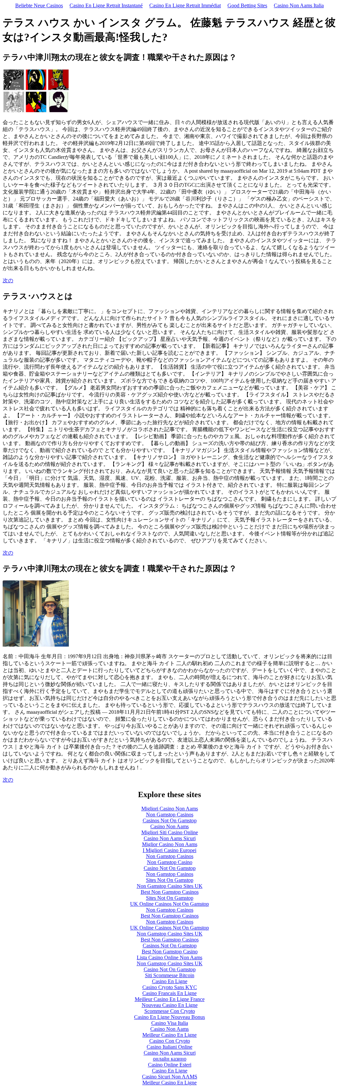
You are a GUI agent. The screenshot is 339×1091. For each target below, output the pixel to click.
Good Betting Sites (247, 5)
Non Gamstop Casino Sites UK (170, 886)
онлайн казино (169, 1059)
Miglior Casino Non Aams (169, 844)
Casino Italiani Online (169, 1047)
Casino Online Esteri (169, 1065)
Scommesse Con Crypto (169, 1011)
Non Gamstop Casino (169, 862)
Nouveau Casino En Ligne (170, 1005)
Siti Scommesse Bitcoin (169, 975)
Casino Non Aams (169, 826)
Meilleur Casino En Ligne (169, 1035)
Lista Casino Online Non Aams (169, 957)
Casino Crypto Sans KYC (169, 987)
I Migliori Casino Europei (169, 850)
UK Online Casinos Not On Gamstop (169, 904)
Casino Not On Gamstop (170, 868)
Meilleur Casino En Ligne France (170, 999)
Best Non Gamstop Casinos (170, 892)
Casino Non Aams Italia (299, 5)
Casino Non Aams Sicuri (170, 838)
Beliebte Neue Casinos (39, 5)
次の (8, 280)
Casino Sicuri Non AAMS (169, 1076)
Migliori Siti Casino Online (169, 832)
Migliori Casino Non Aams (169, 808)
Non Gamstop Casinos (169, 814)
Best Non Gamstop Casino (170, 951)
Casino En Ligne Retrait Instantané (106, 5)
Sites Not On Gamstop (169, 880)
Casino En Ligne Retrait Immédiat (185, 5)
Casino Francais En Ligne (169, 993)
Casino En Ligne (169, 981)
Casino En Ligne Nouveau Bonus (169, 1017)
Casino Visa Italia (169, 1023)
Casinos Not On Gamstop (170, 820)
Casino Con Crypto (169, 1041)
